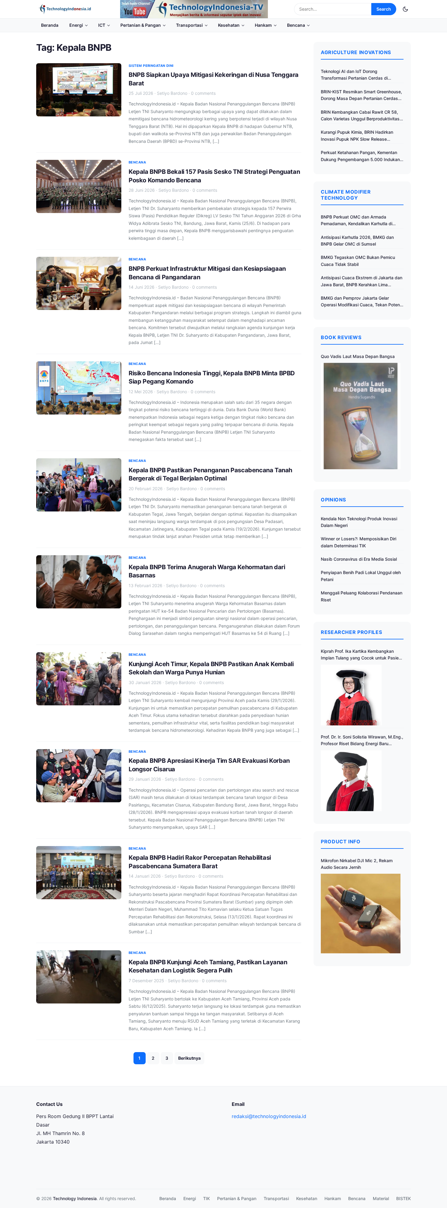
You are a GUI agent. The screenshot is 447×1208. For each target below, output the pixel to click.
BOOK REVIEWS (341, 337)
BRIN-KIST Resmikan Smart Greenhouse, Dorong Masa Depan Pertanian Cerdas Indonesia (361, 95)
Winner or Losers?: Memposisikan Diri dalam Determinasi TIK (358, 542)
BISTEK (403, 1198)
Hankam (263, 25)
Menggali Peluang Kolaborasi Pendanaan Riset (361, 596)
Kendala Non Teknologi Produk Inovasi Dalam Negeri (359, 522)
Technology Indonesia (75, 1198)
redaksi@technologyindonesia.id (269, 1116)
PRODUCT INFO (341, 841)
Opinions (333, 500)
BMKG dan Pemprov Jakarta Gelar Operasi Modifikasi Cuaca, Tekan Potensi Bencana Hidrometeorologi (362, 301)
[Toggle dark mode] (405, 9)
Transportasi (189, 25)
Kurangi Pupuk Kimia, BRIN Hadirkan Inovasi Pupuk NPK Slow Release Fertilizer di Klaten (357, 136)
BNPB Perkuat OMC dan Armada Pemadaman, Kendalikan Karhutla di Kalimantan (356, 220)
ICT (101, 25)
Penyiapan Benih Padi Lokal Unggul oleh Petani (361, 576)
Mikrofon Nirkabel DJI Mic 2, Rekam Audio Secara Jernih (357, 864)
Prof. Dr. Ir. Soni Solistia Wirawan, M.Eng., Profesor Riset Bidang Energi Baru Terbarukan (362, 740)
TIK (206, 1198)
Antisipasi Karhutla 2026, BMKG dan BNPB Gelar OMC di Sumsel (357, 240)
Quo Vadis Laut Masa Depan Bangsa (358, 356)
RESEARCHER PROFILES (351, 632)
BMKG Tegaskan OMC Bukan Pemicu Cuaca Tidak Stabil (358, 261)
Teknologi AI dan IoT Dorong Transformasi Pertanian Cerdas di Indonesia (354, 75)
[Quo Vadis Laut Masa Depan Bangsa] (360, 416)
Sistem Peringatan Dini (151, 66)
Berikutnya (189, 1058)
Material (381, 1198)
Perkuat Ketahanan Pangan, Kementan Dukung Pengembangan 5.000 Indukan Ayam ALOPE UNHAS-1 (360, 156)
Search (383, 9)
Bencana (296, 25)
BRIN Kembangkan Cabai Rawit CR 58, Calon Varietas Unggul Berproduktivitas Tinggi (360, 115)
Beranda (49, 25)
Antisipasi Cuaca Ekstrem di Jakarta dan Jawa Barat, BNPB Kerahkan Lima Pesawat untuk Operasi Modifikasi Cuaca (361, 281)
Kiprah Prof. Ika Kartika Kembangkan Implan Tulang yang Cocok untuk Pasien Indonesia (361, 655)
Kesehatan (229, 25)
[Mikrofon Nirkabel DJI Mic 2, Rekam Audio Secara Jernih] (360, 913)
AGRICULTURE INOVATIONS (356, 52)
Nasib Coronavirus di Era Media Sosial (359, 559)
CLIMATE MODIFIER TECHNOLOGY (346, 195)
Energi (76, 25)
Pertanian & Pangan (140, 25)
